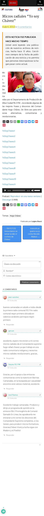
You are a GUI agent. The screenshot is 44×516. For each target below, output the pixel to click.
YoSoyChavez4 (8, 147)
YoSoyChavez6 (8, 157)
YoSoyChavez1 (8, 131)
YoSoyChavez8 (8, 168)
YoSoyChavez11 (9, 184)
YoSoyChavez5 (8, 152)
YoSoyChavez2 (8, 136)
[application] (22, 190)
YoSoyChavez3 (8, 141)
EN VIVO (13, 3)
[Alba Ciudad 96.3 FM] (22, 9)
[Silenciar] (32, 190)
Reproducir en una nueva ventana (25, 196)
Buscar (40, 4)
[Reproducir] (5, 190)
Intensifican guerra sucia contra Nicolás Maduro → (34, 232)
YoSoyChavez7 (8, 163)
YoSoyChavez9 (8, 173)
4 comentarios (24, 26)
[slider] (37, 190)
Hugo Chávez (15, 216)
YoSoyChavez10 (9, 179)
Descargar (6, 199)
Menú (4, 4)
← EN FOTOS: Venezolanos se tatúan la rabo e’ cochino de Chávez (10, 233)
